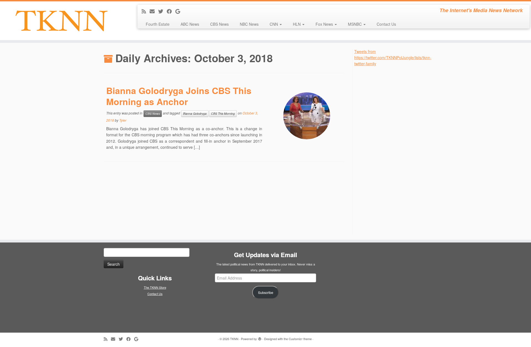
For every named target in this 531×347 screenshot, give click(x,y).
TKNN (234, 338)
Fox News (325, 24)
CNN (274, 24)
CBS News (219, 24)
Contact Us (386, 24)
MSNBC (355, 24)
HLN (297, 24)
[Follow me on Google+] (179, 11)
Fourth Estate (158, 24)
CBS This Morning (223, 113)
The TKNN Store (155, 287)
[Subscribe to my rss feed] (146, 11)
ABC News (190, 24)
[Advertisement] (395, 150)
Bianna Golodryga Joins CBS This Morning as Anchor (178, 96)
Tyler (122, 120)
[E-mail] (154, 11)
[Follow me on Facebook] (171, 11)
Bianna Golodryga (195, 113)
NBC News (249, 24)
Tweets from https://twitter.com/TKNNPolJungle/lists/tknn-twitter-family (392, 58)
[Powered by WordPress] (260, 338)
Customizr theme (300, 338)
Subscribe (265, 292)
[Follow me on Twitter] (162, 11)
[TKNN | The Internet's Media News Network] (61, 20)
